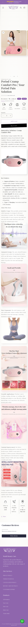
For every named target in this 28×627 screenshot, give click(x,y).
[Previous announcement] (3, 2)
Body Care (6, 610)
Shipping (3, 100)
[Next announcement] (25, 2)
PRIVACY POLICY (7, 575)
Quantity (3, 112)
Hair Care (5, 606)
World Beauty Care (10, 623)
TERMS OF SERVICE (8, 579)
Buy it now (14, 125)
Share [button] (4, 516)
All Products (6, 599)
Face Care (5, 603)
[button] (3, 7)
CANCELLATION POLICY (9, 582)
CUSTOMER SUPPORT (9, 589)
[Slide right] (17, 76)
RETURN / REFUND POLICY (10, 586)
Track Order (6, 613)
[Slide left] (10, 76)
